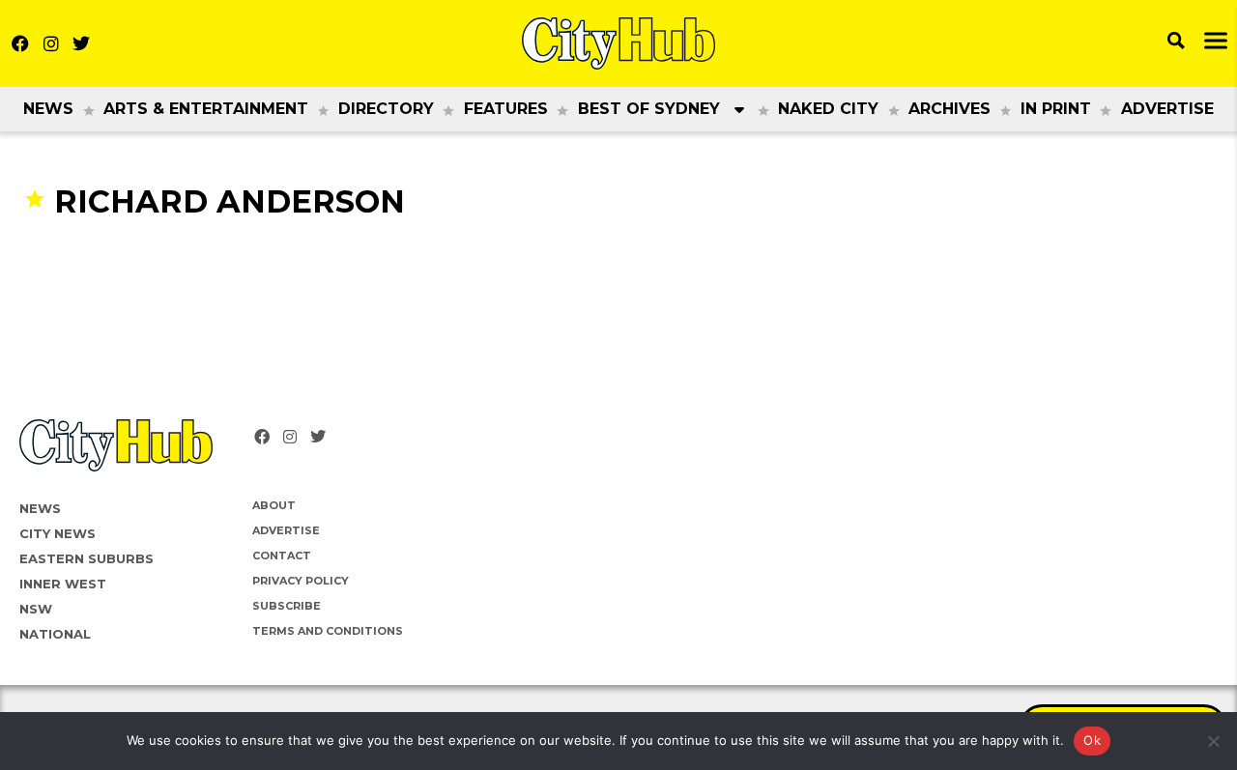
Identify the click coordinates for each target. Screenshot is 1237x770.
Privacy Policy (300, 580)
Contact (281, 555)
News (48, 109)
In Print (1056, 109)
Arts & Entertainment (205, 109)
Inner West (62, 583)
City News (57, 533)
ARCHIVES (949, 109)
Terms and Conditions (327, 631)
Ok (1092, 740)
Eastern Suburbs (86, 558)
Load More (618, 258)
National (55, 634)
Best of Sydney (649, 109)
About (274, 505)
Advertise (1167, 109)
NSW (35, 608)
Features (506, 109)
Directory (386, 109)
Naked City (828, 109)
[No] (1213, 741)
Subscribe (286, 606)
